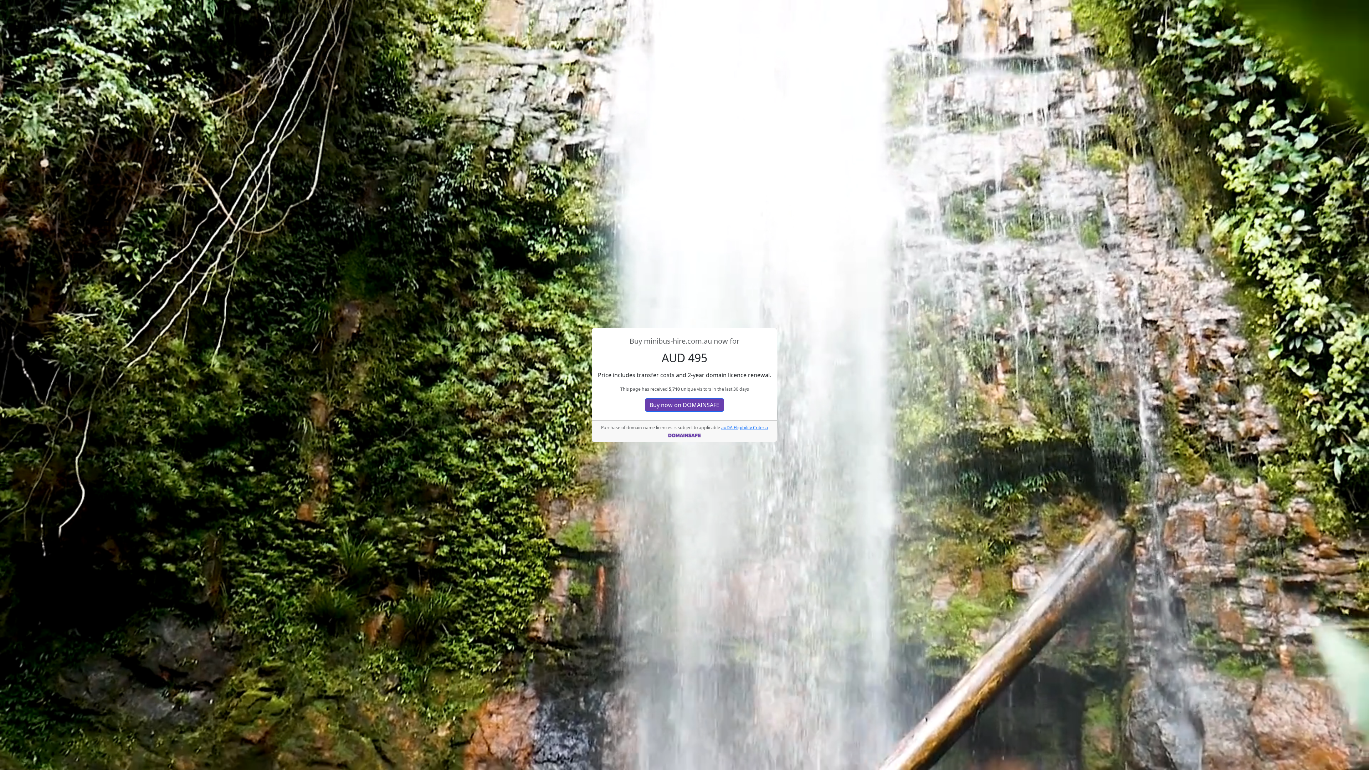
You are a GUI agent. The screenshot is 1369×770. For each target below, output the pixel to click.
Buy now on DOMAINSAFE (684, 405)
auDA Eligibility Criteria (744, 428)
